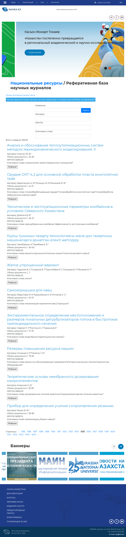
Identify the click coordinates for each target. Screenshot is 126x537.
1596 (89, 431)
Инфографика (14, 517)
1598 (100, 431)
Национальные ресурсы (36, 83)
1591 (59, 431)
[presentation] (114, 446)
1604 (27, 434)
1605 (34, 434)
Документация (15, 493)
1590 (53, 431)
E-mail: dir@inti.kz (116, 534)
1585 (23, 431)
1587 (35, 431)
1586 (29, 431)
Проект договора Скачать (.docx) (20, 95)
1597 (95, 431)
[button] (6, 2)
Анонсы (11, 498)
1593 (71, 431)
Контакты (55, 2)
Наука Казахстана (16, 489)
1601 (9, 434)
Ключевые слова (44, 131)
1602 (15, 434)
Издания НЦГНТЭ (15, 506)
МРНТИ (39, 123)
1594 (76, 431)
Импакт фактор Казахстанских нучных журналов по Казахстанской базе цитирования (51, 99)
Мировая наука (15, 502)
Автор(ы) (39, 114)
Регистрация (28, 2)
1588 (41, 431)
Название (40, 105)
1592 (65, 431)
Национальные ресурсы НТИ (66, 9)
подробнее (20, 52)
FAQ (42, 2)
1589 (47, 431)
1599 (106, 431)
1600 (112, 431)
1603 (21, 434)
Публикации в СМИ (17, 521)
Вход (13, 2)
